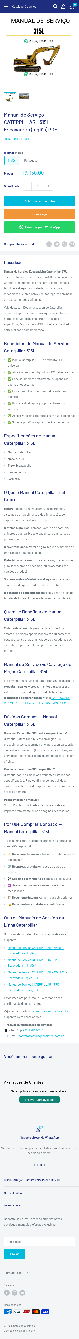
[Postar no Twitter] (64, 244)
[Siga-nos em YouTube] (22, 1293)
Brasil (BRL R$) (14, 1272)
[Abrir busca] (55, 6)
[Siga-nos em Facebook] (7, 1293)
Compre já (39, 214)
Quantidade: (12, 186)
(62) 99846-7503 (34, 1030)
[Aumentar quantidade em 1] (48, 186)
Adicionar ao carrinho (39, 201)
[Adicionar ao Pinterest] (57, 244)
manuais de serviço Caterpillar (50, 1011)
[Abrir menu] (6, 6)
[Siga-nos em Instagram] (14, 1293)
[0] (71, 6)
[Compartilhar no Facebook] (49, 244)
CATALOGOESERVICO (17, 139)
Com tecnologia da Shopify (19, 1330)
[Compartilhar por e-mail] (72, 244)
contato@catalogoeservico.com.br (41, 1036)
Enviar (14, 1254)
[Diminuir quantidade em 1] (27, 186)
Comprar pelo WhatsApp (42, 227)
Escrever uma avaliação (39, 1099)
